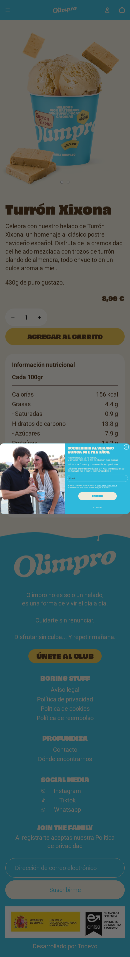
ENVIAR (97, 495)
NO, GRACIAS (97, 507)
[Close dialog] (126, 447)
